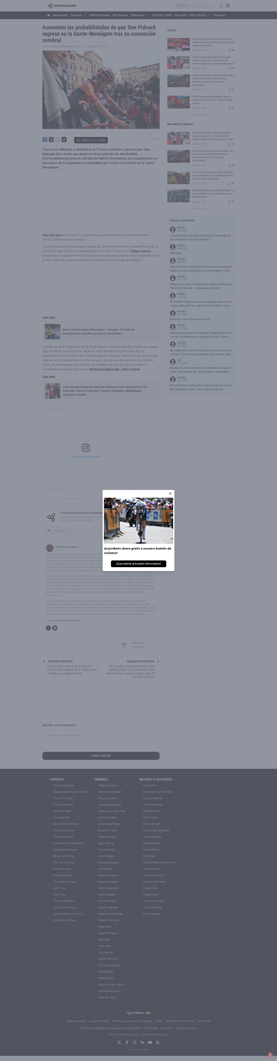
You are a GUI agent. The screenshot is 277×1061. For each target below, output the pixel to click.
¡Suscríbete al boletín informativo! (138, 563)
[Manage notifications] (270, 1054)
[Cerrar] (170, 493)
